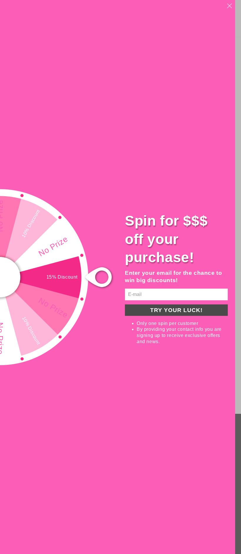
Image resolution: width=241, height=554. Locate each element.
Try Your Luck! (176, 310)
